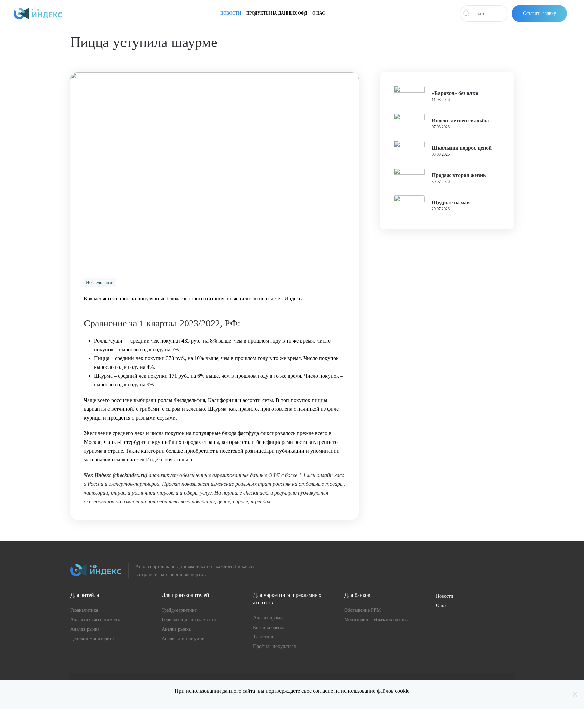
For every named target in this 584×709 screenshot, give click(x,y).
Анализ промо (268, 618)
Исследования (100, 282)
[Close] (575, 694)
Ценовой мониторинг (92, 638)
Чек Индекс (149, 459)
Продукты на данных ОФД (276, 13)
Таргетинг (263, 636)
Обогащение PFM (362, 610)
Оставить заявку (539, 13)
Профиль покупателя (274, 646)
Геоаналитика (84, 610)
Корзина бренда (269, 627)
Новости (230, 13)
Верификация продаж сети (189, 619)
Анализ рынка (84, 629)
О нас (318, 13)
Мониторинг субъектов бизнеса (376, 619)
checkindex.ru (130, 475)
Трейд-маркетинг (179, 610)
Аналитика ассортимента (95, 619)
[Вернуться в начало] (38, 13)
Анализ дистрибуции (183, 638)
